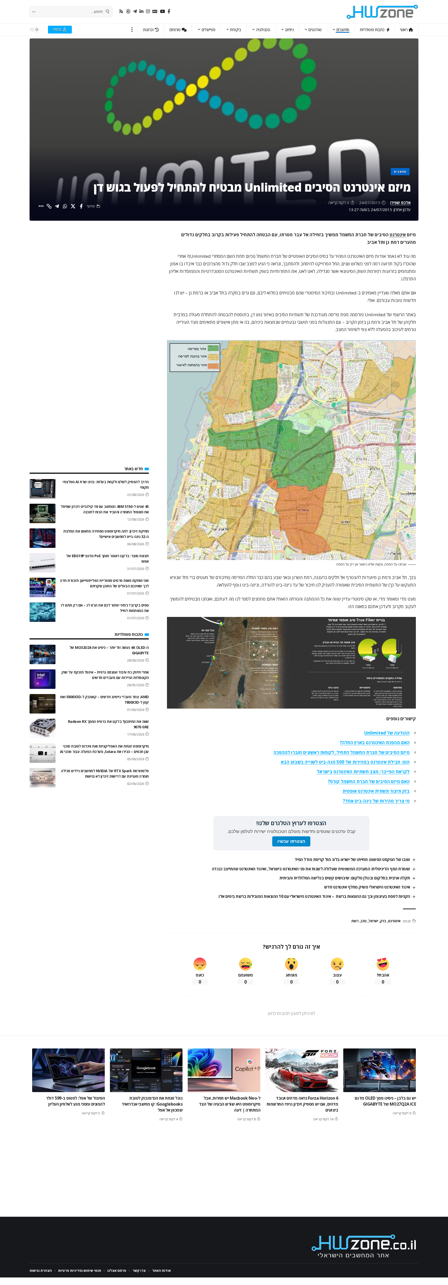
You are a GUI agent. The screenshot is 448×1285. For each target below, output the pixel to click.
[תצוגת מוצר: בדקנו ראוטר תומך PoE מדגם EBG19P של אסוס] (42, 563)
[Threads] (128, 11)
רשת (355, 920)
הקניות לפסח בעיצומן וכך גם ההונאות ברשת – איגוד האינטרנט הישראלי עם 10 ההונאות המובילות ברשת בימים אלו (314, 896)
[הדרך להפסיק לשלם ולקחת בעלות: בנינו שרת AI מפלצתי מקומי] (42, 489)
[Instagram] (148, 11)
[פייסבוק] (169, 11)
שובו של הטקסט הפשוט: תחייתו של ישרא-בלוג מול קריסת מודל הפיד (352, 859)
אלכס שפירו (400, 202)
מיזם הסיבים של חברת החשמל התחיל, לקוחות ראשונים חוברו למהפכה (342, 752)
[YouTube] (162, 11)
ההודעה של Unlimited (387, 733)
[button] (132, 29)
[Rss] (121, 11)
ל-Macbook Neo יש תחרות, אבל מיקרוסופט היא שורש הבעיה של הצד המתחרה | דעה (230, 1104)
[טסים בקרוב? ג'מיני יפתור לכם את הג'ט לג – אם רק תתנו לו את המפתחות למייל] (42, 612)
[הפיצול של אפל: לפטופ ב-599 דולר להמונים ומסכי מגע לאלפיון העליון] (68, 1070)
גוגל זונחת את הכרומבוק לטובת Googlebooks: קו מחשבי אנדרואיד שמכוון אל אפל (152, 1104)
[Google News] (155, 11)
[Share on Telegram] (57, 206)
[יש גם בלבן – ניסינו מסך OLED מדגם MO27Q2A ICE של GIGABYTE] (379, 1070)
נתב (363, 920)
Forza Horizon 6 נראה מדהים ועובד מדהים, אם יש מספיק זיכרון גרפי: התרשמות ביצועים (302, 1104)
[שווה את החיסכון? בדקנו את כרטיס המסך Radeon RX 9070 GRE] (42, 728)
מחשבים (400, 171)
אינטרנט (398, 235)
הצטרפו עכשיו (291, 841)
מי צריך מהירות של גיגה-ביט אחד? (376, 801)
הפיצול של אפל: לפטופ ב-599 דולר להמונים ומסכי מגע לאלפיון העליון (75, 1101)
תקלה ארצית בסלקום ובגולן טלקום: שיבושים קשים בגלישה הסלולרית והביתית (344, 878)
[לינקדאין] (141, 11)
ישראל (373, 920)
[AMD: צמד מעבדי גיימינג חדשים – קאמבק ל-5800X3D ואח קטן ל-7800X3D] (42, 704)
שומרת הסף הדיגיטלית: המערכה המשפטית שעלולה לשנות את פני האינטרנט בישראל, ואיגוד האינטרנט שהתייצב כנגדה (311, 869)
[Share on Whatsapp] (65, 206)
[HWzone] (382, 11)
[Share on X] (73, 206)
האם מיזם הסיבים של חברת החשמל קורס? (369, 781)
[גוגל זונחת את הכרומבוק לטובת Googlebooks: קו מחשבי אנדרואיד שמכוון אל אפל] (146, 1070)
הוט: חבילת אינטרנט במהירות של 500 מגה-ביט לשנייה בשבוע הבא (345, 762)
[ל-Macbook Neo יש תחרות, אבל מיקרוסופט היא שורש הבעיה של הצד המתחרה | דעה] (224, 1070)
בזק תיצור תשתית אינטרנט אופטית (376, 791)
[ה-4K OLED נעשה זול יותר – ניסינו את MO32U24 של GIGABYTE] (42, 654)
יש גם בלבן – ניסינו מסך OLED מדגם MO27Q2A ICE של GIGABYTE (385, 1101)
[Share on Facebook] (81, 206)
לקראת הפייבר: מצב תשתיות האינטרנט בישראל (363, 772)
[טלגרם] (135, 11)
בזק (383, 920)
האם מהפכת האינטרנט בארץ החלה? (375, 742)
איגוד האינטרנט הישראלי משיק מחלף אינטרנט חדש (367, 887)
